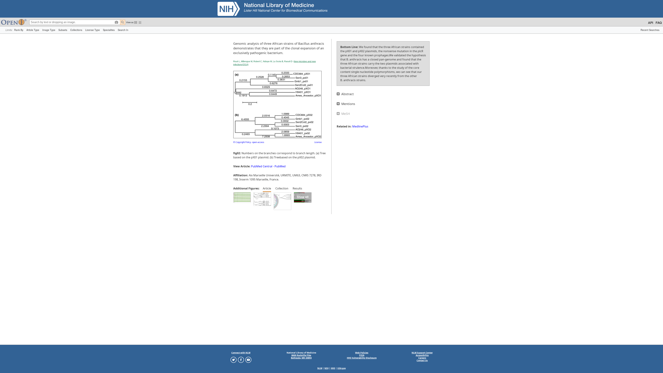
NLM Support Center (422, 352)
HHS (333, 368)
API (650, 22)
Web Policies (361, 352)
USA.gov (341, 368)
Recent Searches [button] (650, 30)
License (318, 142)
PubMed (280, 166)
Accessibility (422, 355)
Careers (422, 357)
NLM (319, 368)
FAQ (659, 22)
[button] (18, 30)
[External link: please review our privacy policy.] (233, 359)
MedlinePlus (360, 126)
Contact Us (422, 360)
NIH (326, 368)
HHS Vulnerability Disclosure (362, 357)
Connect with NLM (240, 352)
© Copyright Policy (242, 142)
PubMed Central (261, 166)
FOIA (361, 355)
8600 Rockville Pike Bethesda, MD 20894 (301, 356)
